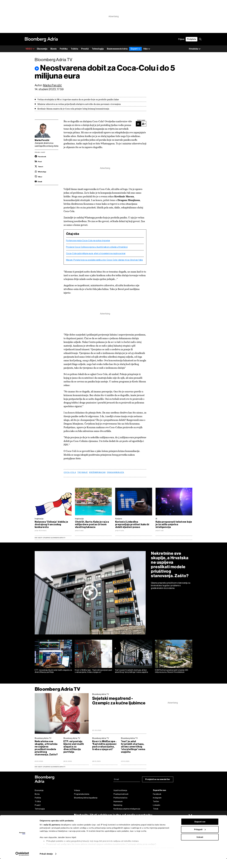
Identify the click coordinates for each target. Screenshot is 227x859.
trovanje (82, 473)
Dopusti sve (199, 822)
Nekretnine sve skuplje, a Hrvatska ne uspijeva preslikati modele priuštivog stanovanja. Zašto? (170, 564)
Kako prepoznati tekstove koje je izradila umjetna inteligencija (174, 524)
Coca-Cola (70, 473)
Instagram (157, 798)
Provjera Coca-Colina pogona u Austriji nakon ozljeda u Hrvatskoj (97, 247)
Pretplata (191, 39)
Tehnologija (98, 49)
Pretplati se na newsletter (157, 779)
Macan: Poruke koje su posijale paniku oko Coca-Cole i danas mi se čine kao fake (104, 260)
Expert (134, 49)
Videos (77, 790)
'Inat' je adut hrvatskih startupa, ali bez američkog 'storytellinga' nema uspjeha (131, 671)
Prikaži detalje (46, 854)
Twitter (156, 801)
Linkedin (156, 805)
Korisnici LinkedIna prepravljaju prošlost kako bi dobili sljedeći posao (132, 524)
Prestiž (85, 49)
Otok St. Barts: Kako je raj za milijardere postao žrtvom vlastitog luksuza (92, 524)
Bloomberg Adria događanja (85, 798)
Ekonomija (42, 49)
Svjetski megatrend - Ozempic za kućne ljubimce (119, 700)
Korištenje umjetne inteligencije (126, 809)
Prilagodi (198, 829)
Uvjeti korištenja (120, 790)
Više (145, 49)
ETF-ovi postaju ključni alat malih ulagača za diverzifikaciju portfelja (53, 671)
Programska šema (81, 794)
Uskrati (200, 837)
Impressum (118, 801)
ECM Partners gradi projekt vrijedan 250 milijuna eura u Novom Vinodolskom (171, 671)
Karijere (118, 519)
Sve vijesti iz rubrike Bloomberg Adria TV (50, 537)
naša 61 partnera (52, 825)
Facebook (157, 794)
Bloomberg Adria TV (57, 689)
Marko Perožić (52, 85)
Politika (64, 49)
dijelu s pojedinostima (52, 848)
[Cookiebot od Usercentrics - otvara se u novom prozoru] (22, 854)
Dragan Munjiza (115, 473)
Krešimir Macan (97, 473)
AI (156, 519)
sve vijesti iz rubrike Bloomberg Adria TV (50, 766)
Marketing (117, 805)
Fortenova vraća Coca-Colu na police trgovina (88, 240)
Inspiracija (39, 519)
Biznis (53, 49)
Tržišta (74, 49)
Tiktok (155, 809)
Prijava (181, 39)
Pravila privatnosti (120, 794)
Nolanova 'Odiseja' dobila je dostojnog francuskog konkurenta (51, 524)
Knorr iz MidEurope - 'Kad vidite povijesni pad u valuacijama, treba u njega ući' (93, 671)
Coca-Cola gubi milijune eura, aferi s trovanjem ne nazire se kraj (95, 253)
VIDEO (29, 49)
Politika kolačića (120, 798)
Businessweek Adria (117, 49)
